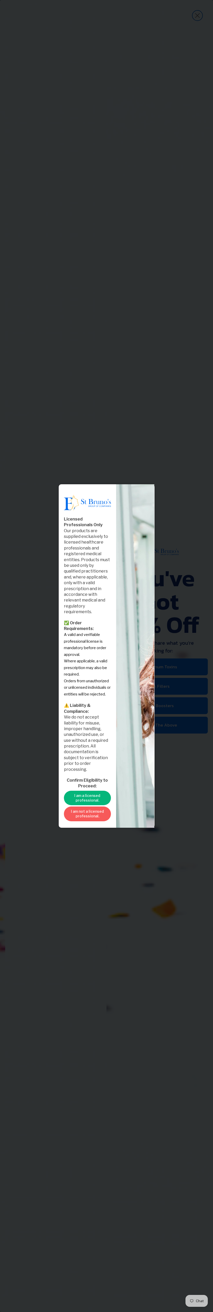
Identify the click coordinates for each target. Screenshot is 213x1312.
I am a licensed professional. (87, 797)
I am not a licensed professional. (87, 813)
